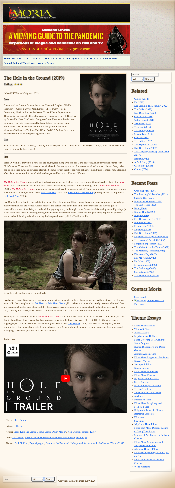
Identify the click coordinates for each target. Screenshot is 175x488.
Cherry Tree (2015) (143, 134)
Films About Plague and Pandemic (151, 357)
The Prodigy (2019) (144, 130)
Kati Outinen (74, 431)
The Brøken (74, 323)
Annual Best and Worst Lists (19, 63)
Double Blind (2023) (144, 212)
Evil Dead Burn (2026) (145, 148)
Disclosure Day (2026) (145, 254)
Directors (41, 63)
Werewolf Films (142, 329)
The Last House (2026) (145, 204)
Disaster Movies (142, 361)
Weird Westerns (142, 466)
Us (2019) (139, 102)
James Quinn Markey (55, 431)
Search (149, 79)
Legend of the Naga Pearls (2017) (151, 236)
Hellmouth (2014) (143, 222)
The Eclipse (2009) (143, 141)
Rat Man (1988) (142, 261)
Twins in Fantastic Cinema (147, 392)
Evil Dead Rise (48, 192)
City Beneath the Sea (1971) (148, 219)
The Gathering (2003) (145, 268)
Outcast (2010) (141, 137)
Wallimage (81, 437)
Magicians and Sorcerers (146, 378)
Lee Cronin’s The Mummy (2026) (151, 105)
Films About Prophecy (145, 375)
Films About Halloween (146, 371)
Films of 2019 (117, 443)
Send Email (140, 297)
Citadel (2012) (141, 98)
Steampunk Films (143, 364)
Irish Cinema (102, 443)
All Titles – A (18, 58)
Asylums (138, 396)
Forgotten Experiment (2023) (148, 243)
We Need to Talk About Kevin (50, 303)
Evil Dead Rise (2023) (145, 112)
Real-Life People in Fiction (147, 385)
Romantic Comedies (144, 413)
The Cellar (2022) (143, 109)
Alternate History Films (146, 449)
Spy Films (139, 420)
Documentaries (141, 368)
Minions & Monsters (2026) (148, 201)
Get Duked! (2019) (143, 116)
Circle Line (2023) (143, 165)
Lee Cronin (20, 420)
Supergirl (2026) (142, 229)
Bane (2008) (140, 208)
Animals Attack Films (145, 353)
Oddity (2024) (141, 169)
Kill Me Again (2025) (145, 257)
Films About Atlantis (144, 325)
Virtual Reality (141, 332)
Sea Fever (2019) (142, 123)
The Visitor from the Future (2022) (151, 247)
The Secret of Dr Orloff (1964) (149, 240)
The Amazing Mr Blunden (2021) (151, 194)
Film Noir (139, 417)
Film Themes (110, 58)
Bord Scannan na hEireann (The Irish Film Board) (50, 437)
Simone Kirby (89, 431)
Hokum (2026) (141, 158)
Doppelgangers (37, 443)
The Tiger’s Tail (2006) (146, 144)
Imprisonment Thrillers (145, 336)
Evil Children (21, 443)
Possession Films (142, 399)
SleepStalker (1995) (144, 271)
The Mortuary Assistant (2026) (149, 250)
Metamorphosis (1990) (145, 264)
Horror (19, 426)
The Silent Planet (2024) (146, 275)
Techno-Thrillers (142, 389)
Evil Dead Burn (11, 196)
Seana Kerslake (21, 431)
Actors (50, 63)
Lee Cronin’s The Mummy (81, 192)
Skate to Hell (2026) (144, 197)
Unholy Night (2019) (144, 119)
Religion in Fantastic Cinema (148, 410)
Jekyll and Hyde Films (145, 424)
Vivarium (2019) (142, 127)
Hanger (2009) (141, 215)
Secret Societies (142, 382)
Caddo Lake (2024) (144, 226)
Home (7, 58)
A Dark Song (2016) (144, 162)
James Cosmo (37, 431)
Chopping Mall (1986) (145, 190)
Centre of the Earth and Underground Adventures (70, 443)
